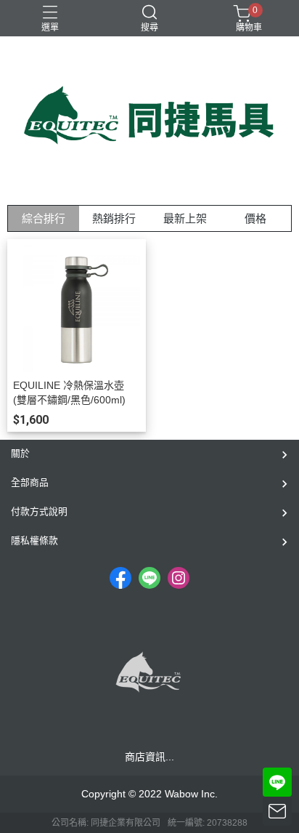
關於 (20, 453)
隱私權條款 (34, 540)
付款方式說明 (39, 511)
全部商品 (30, 482)
